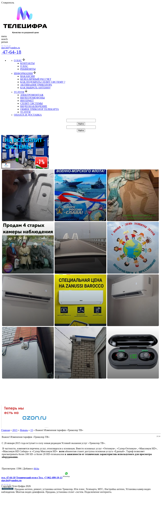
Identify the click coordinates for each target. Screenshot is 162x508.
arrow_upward (4, 504)
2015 (14, 430)
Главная (5, 430)
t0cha (36, 468)
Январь (24, 430)
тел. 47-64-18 (8, 477)
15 (31, 430)
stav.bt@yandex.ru (10, 47)
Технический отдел (27, 477)
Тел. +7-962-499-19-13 (50, 477)
